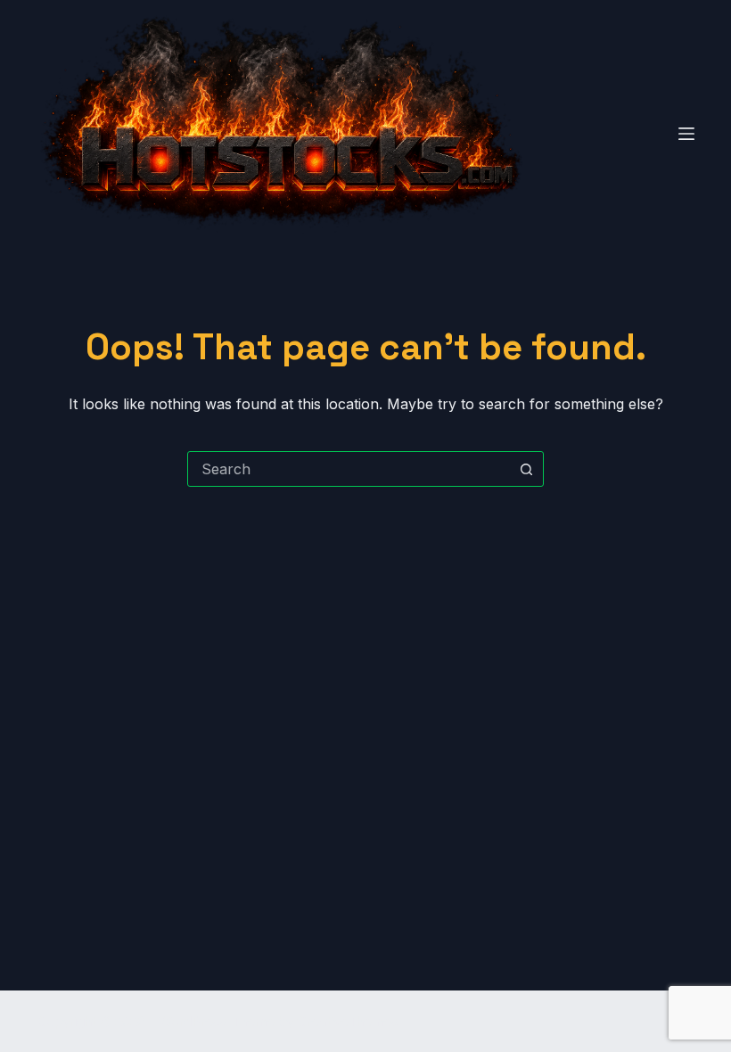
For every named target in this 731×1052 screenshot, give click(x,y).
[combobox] (348, 469)
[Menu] (686, 134)
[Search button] (526, 469)
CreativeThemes (347, 1021)
